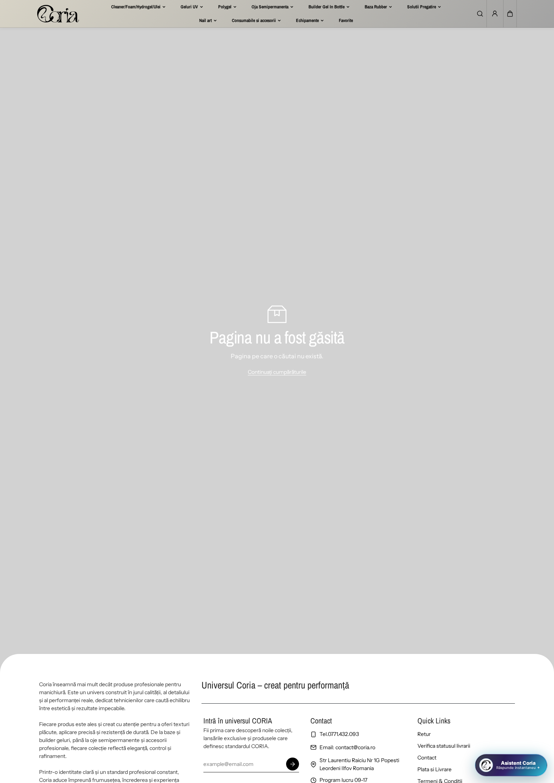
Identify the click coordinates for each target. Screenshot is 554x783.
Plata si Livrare (434, 769)
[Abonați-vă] (292, 764)
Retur (424, 734)
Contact (426, 757)
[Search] (480, 13)
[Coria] (58, 14)
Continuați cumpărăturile (277, 372)
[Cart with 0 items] (510, 13)
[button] (510, 13)
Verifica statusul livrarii (443, 745)
